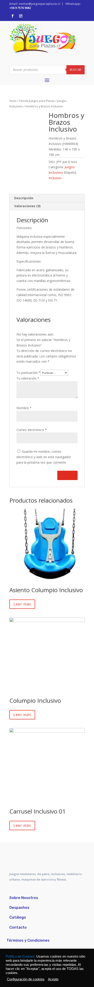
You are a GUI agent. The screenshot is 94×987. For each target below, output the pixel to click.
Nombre (23, 408)
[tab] (47, 198)
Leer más (22, 604)
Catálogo (17, 917)
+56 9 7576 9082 (20, 8)
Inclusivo (55, 178)
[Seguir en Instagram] (21, 16)
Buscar (75, 69)
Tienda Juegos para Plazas (37, 101)
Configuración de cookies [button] (25, 979)
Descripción (23, 198)
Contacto (18, 927)
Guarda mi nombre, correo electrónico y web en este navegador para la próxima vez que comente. (43, 457)
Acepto (53, 979)
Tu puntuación (28, 372)
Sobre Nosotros (23, 898)
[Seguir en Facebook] (12, 16)
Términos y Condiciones (28, 940)
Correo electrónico (31, 430)
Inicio (12, 101)
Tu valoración (27, 378)
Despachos (19, 907)
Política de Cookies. (21, 956)
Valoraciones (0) (27, 206)
